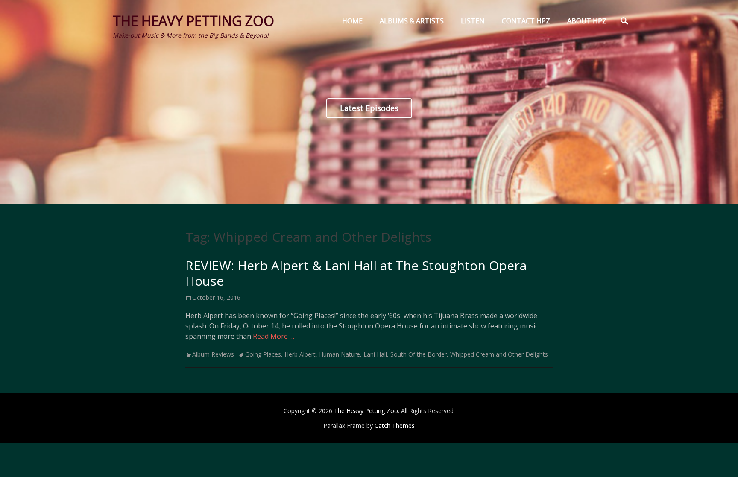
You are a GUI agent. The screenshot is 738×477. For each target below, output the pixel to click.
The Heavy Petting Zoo (193, 21)
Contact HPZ (526, 21)
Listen (473, 21)
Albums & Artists (412, 21)
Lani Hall (375, 354)
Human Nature (339, 354)
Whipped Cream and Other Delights (499, 354)
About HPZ (586, 21)
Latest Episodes (369, 108)
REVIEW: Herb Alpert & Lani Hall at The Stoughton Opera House (356, 273)
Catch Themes (395, 425)
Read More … (273, 336)
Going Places (263, 354)
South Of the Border (418, 354)
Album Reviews (213, 354)
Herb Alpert (300, 354)
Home (352, 21)
